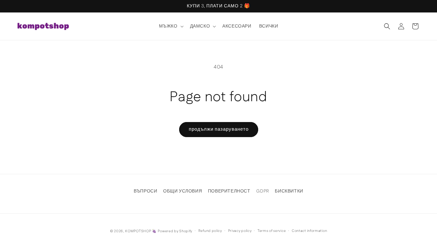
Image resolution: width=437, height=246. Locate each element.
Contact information (309, 231)
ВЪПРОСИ (145, 191)
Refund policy (210, 231)
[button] (170, 26)
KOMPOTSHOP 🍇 (140, 231)
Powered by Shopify (175, 231)
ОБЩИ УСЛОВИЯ (182, 191)
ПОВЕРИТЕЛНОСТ (229, 191)
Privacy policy (240, 231)
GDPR (262, 191)
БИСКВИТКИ (289, 191)
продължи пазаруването (219, 129)
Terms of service (272, 231)
